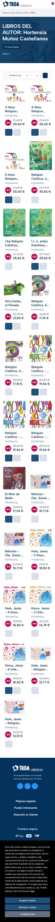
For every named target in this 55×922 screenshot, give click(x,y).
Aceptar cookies (27, 900)
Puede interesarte (25, 807)
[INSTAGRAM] (20, 786)
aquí (32, 891)
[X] (27, 786)
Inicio (5, 53)
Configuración (27, 914)
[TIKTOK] (35, 786)
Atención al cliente (26, 814)
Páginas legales (26, 801)
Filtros (45, 75)
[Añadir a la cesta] (8, 132)
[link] (17, 132)
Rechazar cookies (27, 907)
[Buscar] (50, 12)
